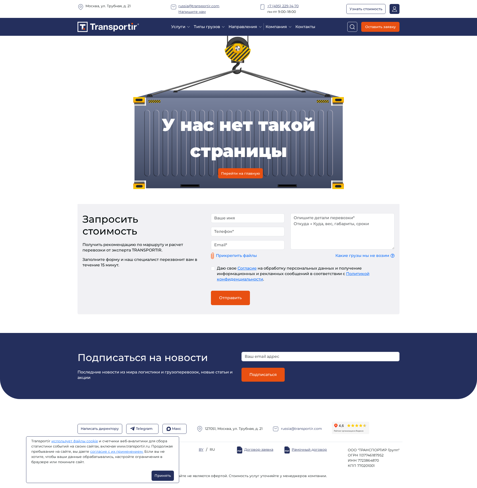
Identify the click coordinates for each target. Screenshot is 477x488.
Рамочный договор (309, 449)
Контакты (305, 26)
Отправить (230, 297)
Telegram (144, 429)
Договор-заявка (258, 449)
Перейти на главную (240, 173)
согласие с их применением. (116, 451)
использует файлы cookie (74, 441)
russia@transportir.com (198, 6)
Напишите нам (192, 11)
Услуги (178, 26)
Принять (163, 475)
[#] (108, 26)
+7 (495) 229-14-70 (283, 6)
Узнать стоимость (366, 9)
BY (201, 449)
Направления (243, 26)
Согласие (247, 268)
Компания (276, 26)
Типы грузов (207, 26)
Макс (176, 429)
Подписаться (263, 374)
